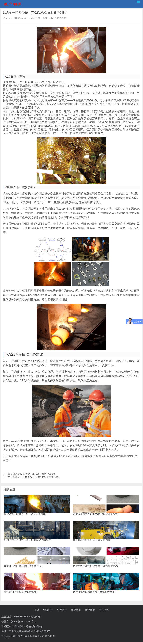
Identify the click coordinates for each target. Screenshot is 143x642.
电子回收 (104, 609)
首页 (36, 609)
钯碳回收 (48, 609)
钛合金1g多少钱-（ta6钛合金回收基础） (34, 474)
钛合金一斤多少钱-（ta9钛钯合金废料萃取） (37, 477)
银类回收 (62, 609)
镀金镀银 (90, 609)
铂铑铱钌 (76, 609)
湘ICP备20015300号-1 (23, 621)
